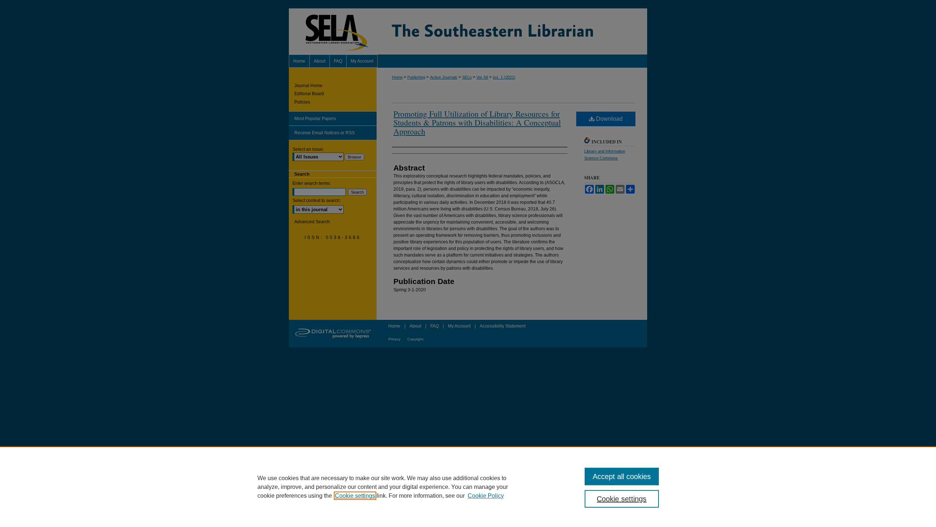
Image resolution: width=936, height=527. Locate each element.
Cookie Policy (486, 496)
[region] (468, 486)
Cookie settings (355, 496)
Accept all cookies (622, 476)
